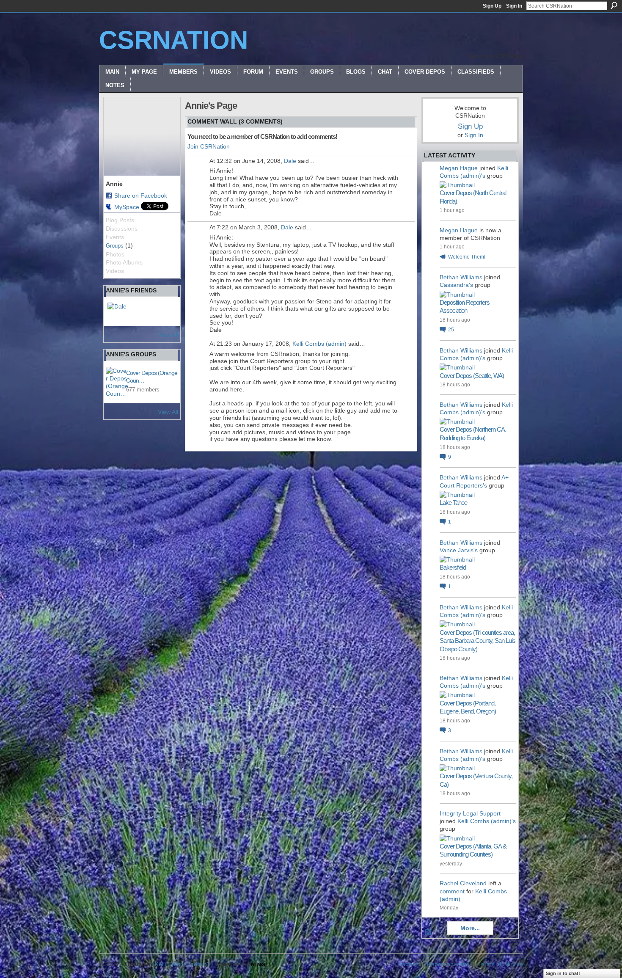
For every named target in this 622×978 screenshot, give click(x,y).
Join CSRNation (208, 146)
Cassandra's (456, 284)
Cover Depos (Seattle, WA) (472, 375)
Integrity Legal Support (470, 813)
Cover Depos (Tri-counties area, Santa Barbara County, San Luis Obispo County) (477, 641)
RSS (428, 933)
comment (452, 891)
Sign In (514, 6)
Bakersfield (453, 567)
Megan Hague (459, 168)
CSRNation (173, 40)
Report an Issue (448, 964)
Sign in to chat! (563, 973)
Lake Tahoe (453, 502)
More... (470, 928)
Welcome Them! (466, 257)
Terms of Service (500, 964)
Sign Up (492, 6)
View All (168, 334)
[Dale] (117, 313)
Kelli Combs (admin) (319, 343)
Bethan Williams (461, 277)
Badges (408, 964)
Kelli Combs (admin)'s (486, 821)
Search (614, 5)
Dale (290, 160)
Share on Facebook (140, 195)
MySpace (126, 207)
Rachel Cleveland (463, 883)
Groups (115, 245)
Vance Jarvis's (459, 550)
